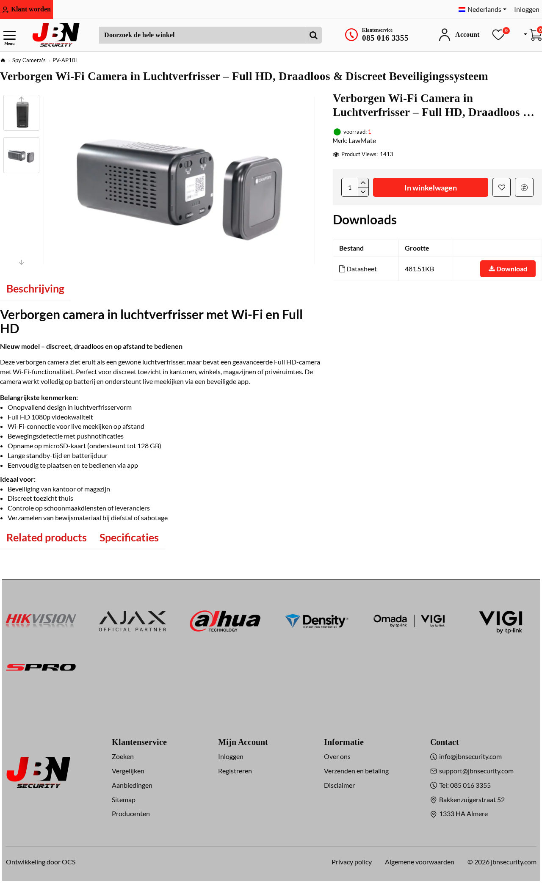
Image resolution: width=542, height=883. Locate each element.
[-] (363, 192)
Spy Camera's (29, 60)
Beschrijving (35, 288)
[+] (363, 183)
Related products (46, 537)
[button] (21, 98)
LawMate (362, 140)
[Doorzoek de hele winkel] (313, 35)
